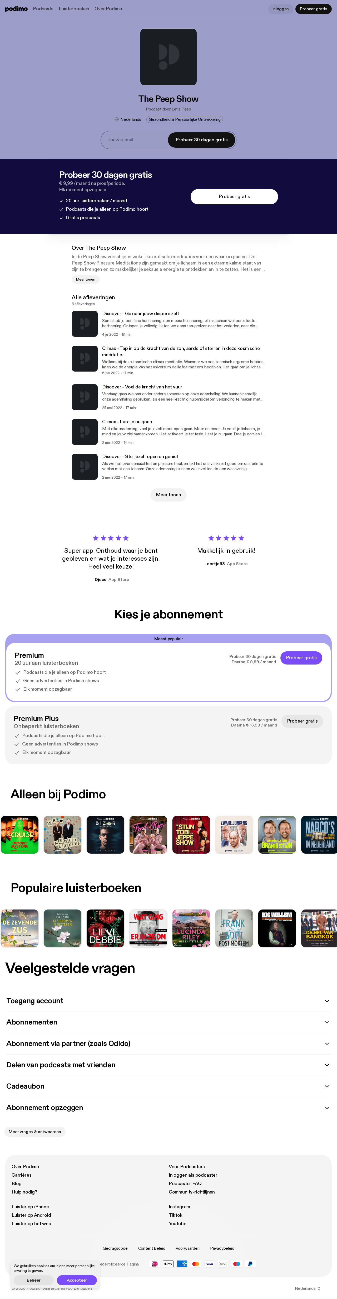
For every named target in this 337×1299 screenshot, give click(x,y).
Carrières (21, 1175)
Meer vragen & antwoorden (35, 1131)
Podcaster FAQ (185, 1184)
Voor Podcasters (187, 1167)
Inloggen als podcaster (193, 1175)
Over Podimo (108, 9)
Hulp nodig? (24, 1192)
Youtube (177, 1224)
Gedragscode (115, 1248)
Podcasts (43, 9)
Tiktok (175, 1215)
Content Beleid (151, 1248)
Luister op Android (31, 1215)
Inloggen (280, 9)
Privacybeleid (222, 1248)
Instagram (179, 1207)
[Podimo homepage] (16, 9)
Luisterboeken (74, 9)
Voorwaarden (187, 1248)
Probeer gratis (313, 9)
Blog (17, 1184)
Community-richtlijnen (192, 1192)
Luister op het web (31, 1224)
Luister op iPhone (30, 1207)
